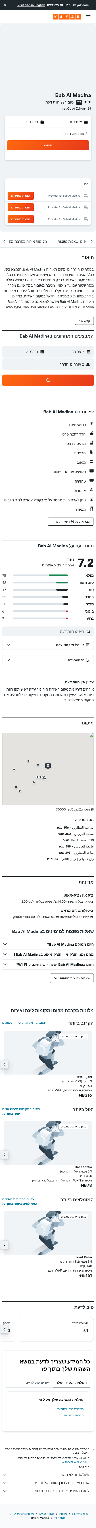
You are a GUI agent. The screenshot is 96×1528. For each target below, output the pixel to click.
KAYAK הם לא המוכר (73, 1474)
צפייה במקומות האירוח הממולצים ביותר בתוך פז (19, 1201)
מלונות (63, 1513)
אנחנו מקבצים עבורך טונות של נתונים (61, 1482)
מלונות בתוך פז (74, 1415)
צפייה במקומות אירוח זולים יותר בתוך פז (21, 1111)
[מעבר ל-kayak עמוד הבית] (67, 17)
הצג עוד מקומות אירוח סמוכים (23, 1023)
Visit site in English (31, 5)
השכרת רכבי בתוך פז (70, 1409)
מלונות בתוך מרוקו (24, 1513)
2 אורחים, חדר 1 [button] (74, 133)
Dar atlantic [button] (83, 1167)
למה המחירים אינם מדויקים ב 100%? (61, 1491)
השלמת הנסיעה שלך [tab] (71, 1383)
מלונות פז (59, 1517)
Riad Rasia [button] (84, 1257)
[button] (5, 5)
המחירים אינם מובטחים (76, 1461)
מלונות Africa (46, 1513)
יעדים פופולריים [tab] (37, 1383)
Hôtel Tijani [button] (83, 1077)
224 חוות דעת (56, 102)
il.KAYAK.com (80, 1513)
